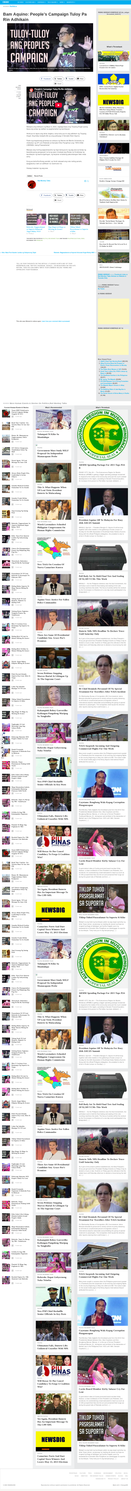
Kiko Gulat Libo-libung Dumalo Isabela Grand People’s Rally (20, 776)
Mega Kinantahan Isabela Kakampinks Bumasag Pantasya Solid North (20, 789)
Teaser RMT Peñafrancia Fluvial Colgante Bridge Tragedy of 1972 (20, 412)
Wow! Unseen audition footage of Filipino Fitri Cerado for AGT (111, 159)
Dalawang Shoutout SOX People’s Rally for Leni (20, 738)
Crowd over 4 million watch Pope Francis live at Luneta (111, 66)
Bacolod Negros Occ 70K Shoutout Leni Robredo (20, 838)
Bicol (101, 265)
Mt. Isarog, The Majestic (108, 379)
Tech (90, 1473)
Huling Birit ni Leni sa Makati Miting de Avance (20, 637)
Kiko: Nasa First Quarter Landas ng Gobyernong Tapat (18, 252)
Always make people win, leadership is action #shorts (21, 475)
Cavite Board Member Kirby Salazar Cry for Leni (102, 862)
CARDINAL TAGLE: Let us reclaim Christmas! (112, 136)
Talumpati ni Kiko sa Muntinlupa (48, 435)
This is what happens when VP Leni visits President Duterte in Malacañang (51, 490)
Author (30, 176)
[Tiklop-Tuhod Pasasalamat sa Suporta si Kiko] (80, 219)
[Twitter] (88, 181)
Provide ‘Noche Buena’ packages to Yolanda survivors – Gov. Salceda (111, 222)
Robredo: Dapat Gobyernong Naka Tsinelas (51, 749)
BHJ (126, 1476)
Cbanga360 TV (101, 1478)
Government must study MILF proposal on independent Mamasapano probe (53, 453)
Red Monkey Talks (44, 181)
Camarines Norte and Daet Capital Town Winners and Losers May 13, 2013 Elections (52, 929)
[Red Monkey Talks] (32, 184)
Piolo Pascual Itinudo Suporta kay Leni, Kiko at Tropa (21, 676)
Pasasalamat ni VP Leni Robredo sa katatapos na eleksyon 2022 (20, 575)
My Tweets (101, 289)
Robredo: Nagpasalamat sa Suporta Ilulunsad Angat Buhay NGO (36, 229)
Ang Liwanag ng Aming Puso (20, 511)
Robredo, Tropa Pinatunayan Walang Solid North (21, 763)
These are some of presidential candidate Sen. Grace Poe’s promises (53, 638)
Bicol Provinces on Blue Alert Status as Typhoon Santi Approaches (113, 201)
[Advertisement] (113, 28)
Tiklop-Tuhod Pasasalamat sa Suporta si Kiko (79, 229)
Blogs (101, 178)
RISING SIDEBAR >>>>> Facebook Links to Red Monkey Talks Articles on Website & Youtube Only (113, 276)
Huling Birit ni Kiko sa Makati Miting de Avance (20, 650)
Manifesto (70, 2)
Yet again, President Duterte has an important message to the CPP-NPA (52, 892)
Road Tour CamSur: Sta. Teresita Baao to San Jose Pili (20, 424)
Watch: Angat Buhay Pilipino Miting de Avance (21, 662)
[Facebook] (85, 181)
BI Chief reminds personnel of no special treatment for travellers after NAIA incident (102, 690)
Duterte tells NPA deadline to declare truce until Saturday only (101, 632)
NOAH (38, 521)
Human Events (108, 178)
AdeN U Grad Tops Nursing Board (111, 361)
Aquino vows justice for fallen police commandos (53, 601)
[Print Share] (2, 748)
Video (82, 238)
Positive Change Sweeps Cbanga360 (111, 181)
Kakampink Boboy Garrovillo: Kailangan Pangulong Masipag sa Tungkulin (52, 713)
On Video (20, 2)
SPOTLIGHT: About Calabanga (110, 267)
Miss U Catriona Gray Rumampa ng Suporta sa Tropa (20, 625)
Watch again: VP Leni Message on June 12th (19, 461)
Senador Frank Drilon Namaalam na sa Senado (20, 499)
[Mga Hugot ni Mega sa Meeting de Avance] (58, 219)
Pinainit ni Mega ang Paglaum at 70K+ (19, 825)
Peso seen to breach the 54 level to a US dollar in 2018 (113, 245)
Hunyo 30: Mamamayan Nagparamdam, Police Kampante (20, 437)
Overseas (41, 2)
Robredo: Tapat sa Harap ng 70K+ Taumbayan (20, 800)
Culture (101, 242)
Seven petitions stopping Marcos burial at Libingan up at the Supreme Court (52, 676)
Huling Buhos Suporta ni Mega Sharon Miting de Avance (20, 588)
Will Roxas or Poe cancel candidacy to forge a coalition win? (53, 854)
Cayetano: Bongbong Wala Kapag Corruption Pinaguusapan (102, 804)
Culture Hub (29, 2)
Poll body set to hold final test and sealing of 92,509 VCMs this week (101, 577)
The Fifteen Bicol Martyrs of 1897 (111, 369)
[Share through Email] (2, 752)
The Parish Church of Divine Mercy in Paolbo (115, 393)
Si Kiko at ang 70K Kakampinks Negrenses (20, 813)
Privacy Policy (113, 1478)
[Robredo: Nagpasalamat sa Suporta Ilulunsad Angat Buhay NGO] (36, 219)
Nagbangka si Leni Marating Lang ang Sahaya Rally (18, 726)
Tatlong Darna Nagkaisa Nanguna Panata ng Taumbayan (20, 613)
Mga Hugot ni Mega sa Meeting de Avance (20, 712)
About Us (124, 1478)
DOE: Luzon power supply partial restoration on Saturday (111, 88)
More (61, 2)
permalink (39, 240)
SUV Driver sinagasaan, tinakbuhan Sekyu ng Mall (20, 450)
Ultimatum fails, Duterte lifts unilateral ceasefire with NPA (52, 817)
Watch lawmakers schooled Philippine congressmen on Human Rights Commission (51, 527)
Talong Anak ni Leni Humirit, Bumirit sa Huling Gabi (19, 600)
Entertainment (103, 155)
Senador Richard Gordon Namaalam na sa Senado (20, 486)
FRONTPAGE (73, 1473)
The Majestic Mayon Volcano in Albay (112, 385)
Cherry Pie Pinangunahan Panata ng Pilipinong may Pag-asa (21, 550)
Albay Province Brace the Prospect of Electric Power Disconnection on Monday (114, 364)
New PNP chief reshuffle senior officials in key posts (51, 783)
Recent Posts (38, 176)
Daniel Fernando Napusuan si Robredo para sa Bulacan (21, 751)
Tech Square (52, 2)
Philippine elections (74, 238)
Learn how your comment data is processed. (56, 321)
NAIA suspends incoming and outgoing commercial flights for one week (99, 747)
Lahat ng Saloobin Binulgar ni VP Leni (19, 687)
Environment (108, 1473)
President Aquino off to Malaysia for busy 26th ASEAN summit (101, 521)
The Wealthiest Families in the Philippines (114, 375)
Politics (13, 6)
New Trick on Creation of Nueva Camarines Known (50, 566)
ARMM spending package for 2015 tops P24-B (102, 466)
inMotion (39, 886)
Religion (101, 63)
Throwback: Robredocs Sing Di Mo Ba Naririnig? (20, 562)
